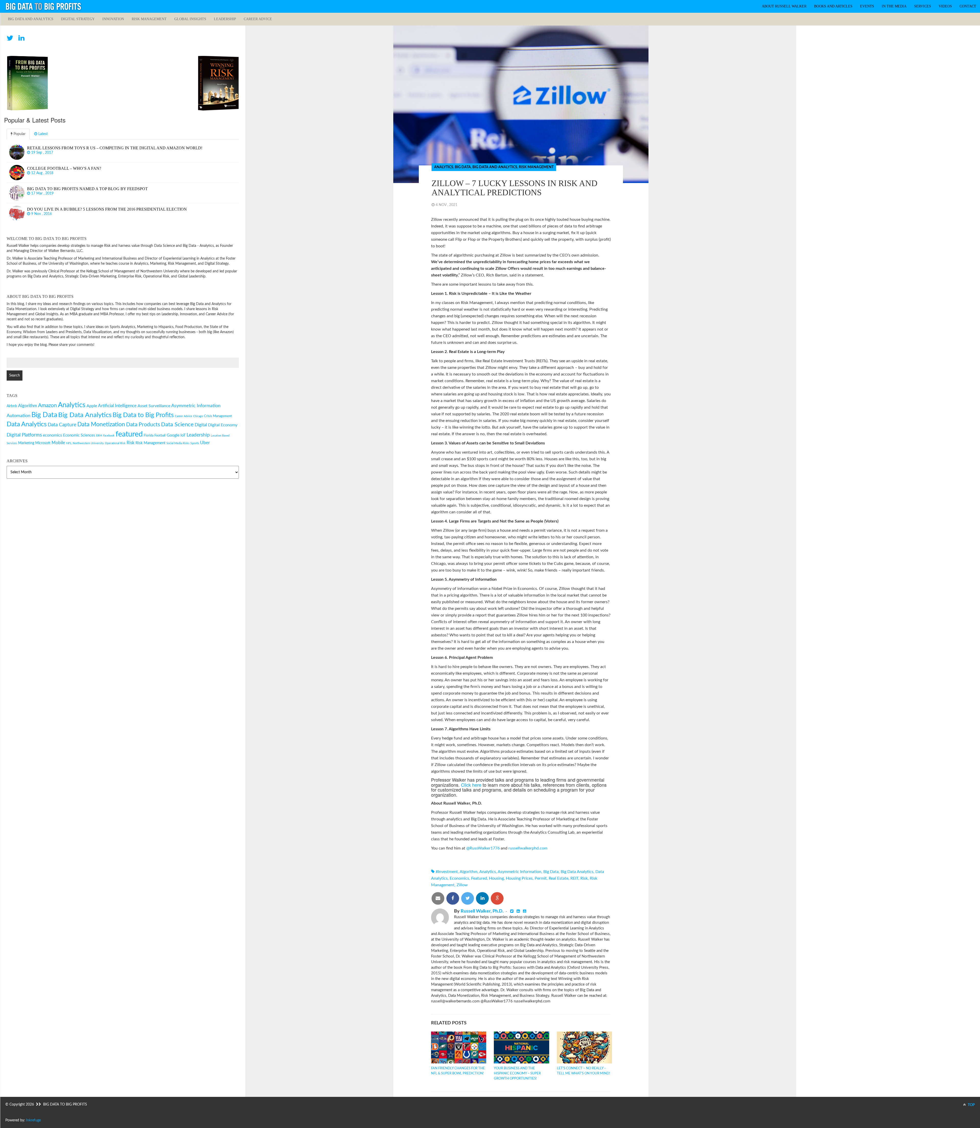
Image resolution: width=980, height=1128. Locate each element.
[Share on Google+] (497, 898)
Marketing (26, 443)
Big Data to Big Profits (143, 415)
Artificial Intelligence (117, 406)
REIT (574, 878)
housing (496, 878)
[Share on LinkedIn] (482, 898)
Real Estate (558, 878)
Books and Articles (833, 6)
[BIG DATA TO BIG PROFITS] (43, 6)
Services (922, 6)
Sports (194, 443)
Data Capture (62, 424)
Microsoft (43, 443)
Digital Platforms (24, 435)
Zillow (462, 885)
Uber (205, 443)
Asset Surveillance (154, 406)
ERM (99, 435)
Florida (148, 435)
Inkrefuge (33, 1120)
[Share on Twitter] (467, 898)
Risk (584, 878)
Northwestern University (88, 443)
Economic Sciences (79, 435)
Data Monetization (101, 424)
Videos (945, 6)
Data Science (177, 424)
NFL (69, 443)
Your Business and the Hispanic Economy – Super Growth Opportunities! (517, 1073)
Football (160, 435)
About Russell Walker (784, 6)
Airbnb (12, 406)
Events (867, 6)
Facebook (109, 435)
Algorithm (468, 872)
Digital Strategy (78, 19)
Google (173, 435)
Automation (18, 416)
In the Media (894, 6)
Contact (968, 6)
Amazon (47, 405)
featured (479, 878)
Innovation (113, 19)
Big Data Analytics (577, 872)
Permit (541, 878)
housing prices (519, 878)
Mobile (58, 443)
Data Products (143, 424)
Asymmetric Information (519, 872)
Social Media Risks (177, 443)
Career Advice (258, 19)
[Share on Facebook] (452, 898)
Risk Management (149, 19)
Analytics (443, 167)
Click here (471, 784)
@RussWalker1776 (483, 848)
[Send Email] (438, 898)
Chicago (198, 416)
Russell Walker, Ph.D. (482, 911)
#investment (447, 872)
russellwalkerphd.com (527, 848)
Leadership (225, 19)
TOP (971, 1105)
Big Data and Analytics (30, 19)
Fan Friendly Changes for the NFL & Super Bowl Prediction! (458, 1071)
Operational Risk (115, 443)
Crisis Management (218, 416)
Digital (201, 425)
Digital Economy (222, 425)
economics (459, 878)
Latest (42, 134)
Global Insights (190, 19)
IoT (183, 435)
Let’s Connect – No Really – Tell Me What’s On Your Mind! (583, 1071)
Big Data (463, 167)
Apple (92, 406)
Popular (19, 134)
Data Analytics (27, 424)
